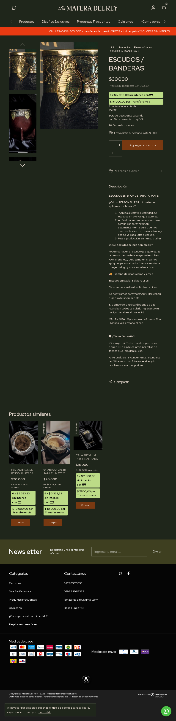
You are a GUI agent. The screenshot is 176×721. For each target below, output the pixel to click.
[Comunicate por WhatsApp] (166, 711)
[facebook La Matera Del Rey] (128, 573)
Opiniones (125, 21)
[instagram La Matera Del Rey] (121, 573)
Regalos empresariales (23, 624)
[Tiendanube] (152, 696)
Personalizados (143, 47)
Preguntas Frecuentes (93, 21)
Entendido (44, 712)
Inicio (112, 47)
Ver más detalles (123, 125)
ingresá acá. (62, 696)
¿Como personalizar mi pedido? (28, 616)
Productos (26, 21)
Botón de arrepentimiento (85, 696)
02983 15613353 (74, 591)
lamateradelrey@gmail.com (81, 600)
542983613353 (73, 583)
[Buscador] (14, 8)
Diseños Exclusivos (55, 21)
